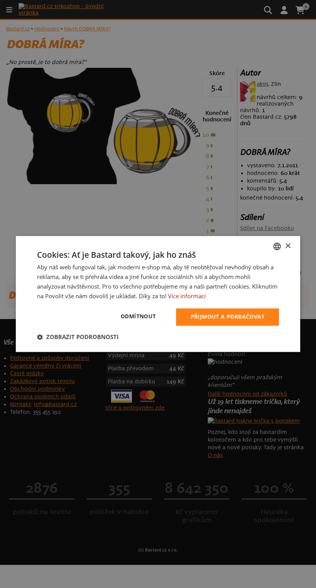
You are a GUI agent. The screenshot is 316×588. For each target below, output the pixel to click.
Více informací (187, 296)
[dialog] (158, 294)
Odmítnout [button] (138, 316)
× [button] (288, 246)
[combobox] (277, 246)
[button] (78, 337)
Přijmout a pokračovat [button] (227, 317)
